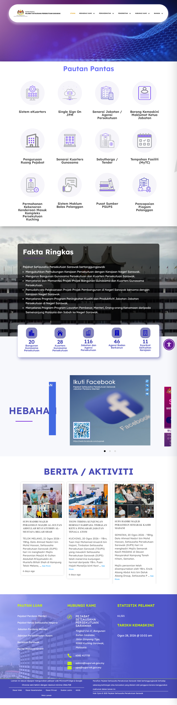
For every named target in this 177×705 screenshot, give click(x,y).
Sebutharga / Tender (107, 160)
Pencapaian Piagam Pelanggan (144, 207)
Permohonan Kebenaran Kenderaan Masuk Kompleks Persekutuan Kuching (32, 211)
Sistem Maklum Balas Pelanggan (70, 205)
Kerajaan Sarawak (28, 664)
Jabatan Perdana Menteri (32, 651)
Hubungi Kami (141, 13)
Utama (72, 13)
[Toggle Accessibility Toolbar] (169, 344)
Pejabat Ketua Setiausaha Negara (37, 644)
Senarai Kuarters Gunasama (69, 160)
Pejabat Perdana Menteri (32, 638)
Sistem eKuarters (32, 112)
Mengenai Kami (85, 13)
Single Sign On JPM (69, 113)
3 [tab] (115, 473)
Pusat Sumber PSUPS (107, 205)
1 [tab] (105, 473)
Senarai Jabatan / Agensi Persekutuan (107, 115)
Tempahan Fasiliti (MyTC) (145, 160)
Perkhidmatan (105, 13)
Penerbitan (123, 13)
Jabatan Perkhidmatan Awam (35, 657)
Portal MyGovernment (30, 670)
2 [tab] (110, 473)
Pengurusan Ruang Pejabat (32, 160)
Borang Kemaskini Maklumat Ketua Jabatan (144, 115)
